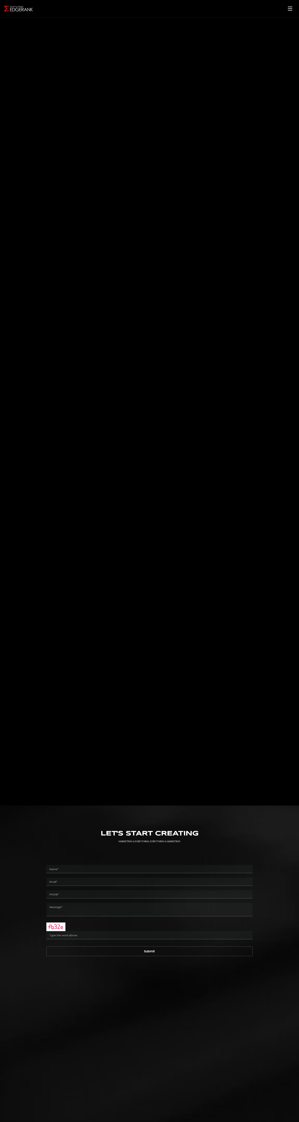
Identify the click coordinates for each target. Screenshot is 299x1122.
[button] (290, 9)
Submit (149, 951)
